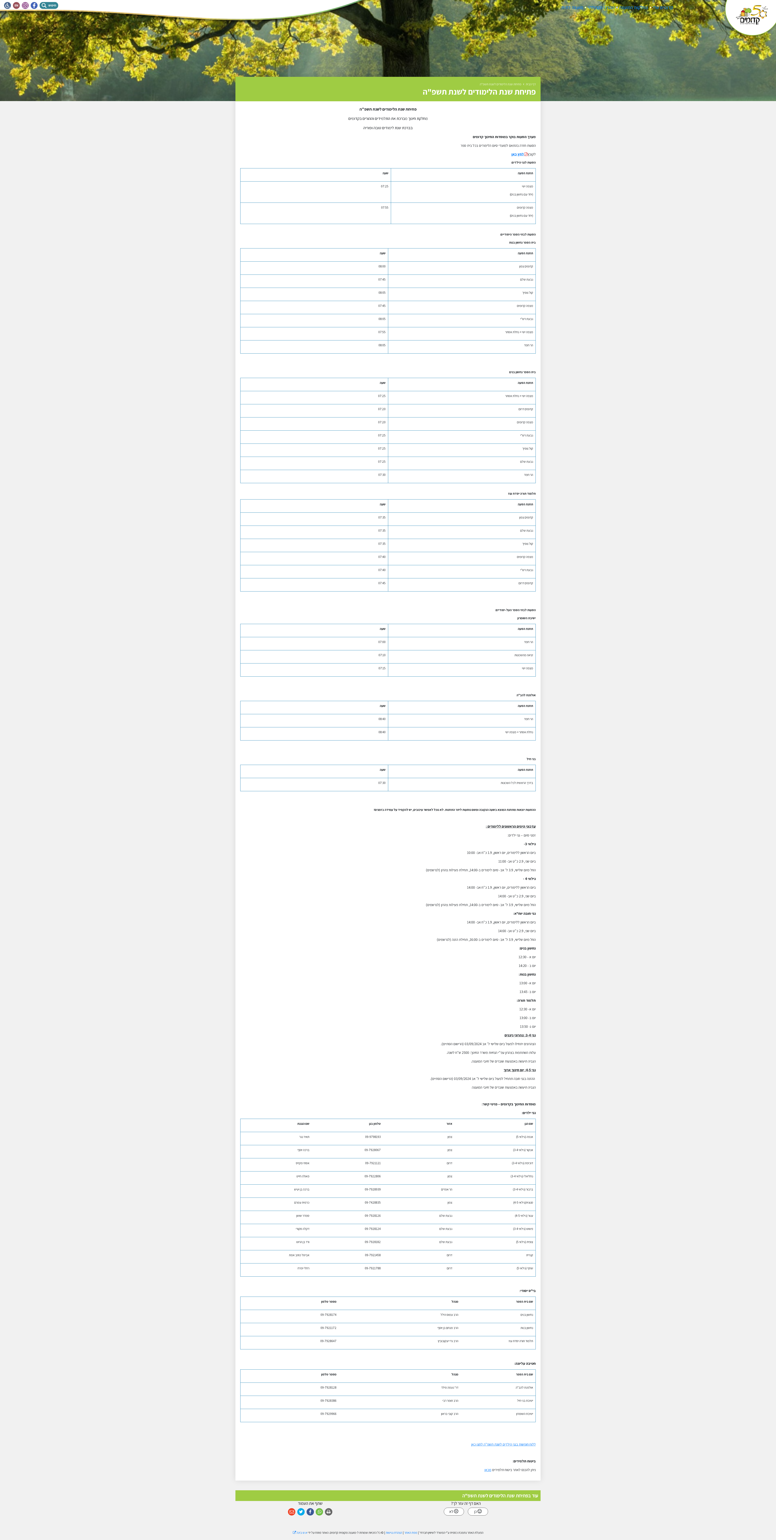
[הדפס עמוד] (328, 1512)
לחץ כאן (517, 154)
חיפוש (53, 4)
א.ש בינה (300, 1532)
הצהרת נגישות (394, 1532)
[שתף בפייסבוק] (310, 1512)
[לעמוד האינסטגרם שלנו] (25, 5)
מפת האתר (410, 1532)
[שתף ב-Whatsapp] (319, 1512)
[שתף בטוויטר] (301, 1512)
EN (17, 4)
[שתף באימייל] (291, 1512)
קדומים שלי (663, 7)
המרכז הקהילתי (601, 7)
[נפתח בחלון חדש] (526, 154)
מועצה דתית (572, 7)
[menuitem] (663, 7)
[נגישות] (7, 5)
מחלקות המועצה (633, 7)
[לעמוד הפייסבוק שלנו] (34, 5)
